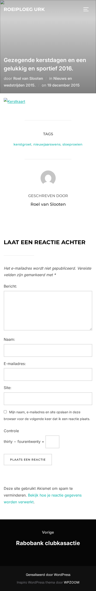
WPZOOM (71, 582)
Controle (11, 430)
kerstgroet (22, 144)
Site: (7, 387)
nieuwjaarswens (47, 144)
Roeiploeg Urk (24, 9)
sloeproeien (72, 144)
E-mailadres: (15, 363)
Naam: (9, 339)
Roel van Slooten (28, 78)
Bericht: (10, 286)
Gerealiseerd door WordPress (48, 575)
